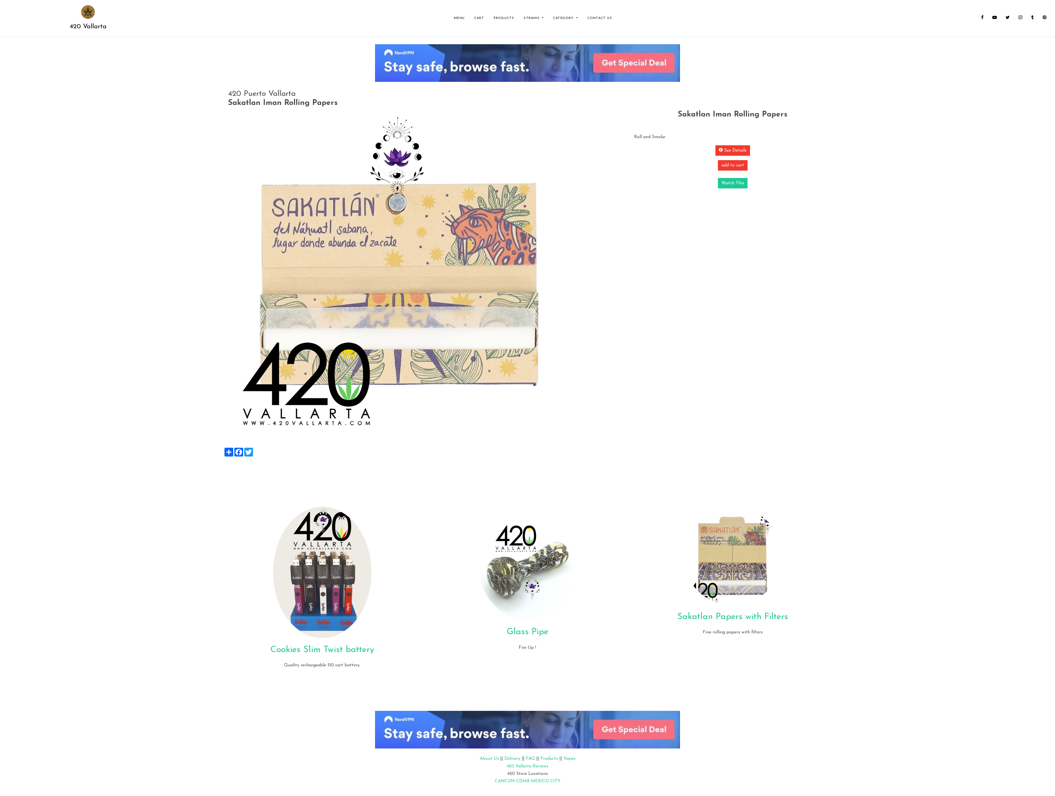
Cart (479, 18)
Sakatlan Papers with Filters (732, 617)
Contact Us (599, 18)
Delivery (512, 758)
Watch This (732, 183)
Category (564, 18)
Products (504, 18)
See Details (734, 150)
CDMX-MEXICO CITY (538, 781)
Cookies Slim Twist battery (322, 649)
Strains (532, 18)
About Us (489, 758)
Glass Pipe (527, 632)
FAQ (530, 758)
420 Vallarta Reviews (527, 766)
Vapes (569, 758)
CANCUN (505, 781)
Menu (459, 18)
